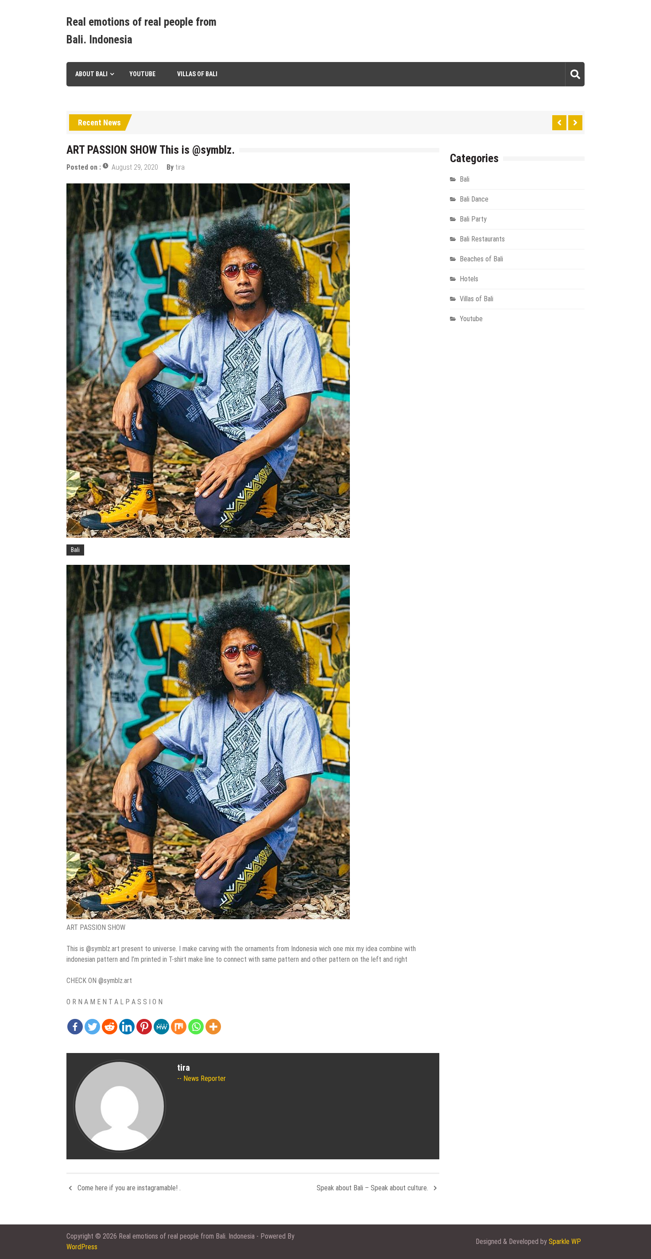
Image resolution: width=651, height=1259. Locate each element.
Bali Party (473, 219)
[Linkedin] (127, 1026)
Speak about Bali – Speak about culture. (372, 1188)
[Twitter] (92, 1026)
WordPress (81, 1247)
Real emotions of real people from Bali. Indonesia (141, 31)
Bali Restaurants (482, 239)
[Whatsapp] (196, 1026)
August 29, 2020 (135, 167)
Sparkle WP (565, 1241)
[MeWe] (161, 1026)
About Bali (91, 74)
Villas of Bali (197, 74)
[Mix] (178, 1026)
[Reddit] (109, 1026)
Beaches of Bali (481, 259)
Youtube (142, 74)
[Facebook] (75, 1026)
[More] (213, 1026)
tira (180, 167)
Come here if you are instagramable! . (129, 1188)
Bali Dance (474, 199)
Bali (75, 549)
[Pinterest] (144, 1026)
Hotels (469, 279)
